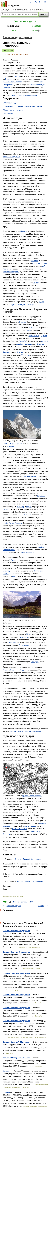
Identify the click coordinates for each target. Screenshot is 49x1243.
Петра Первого (30, 476)
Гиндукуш (12, 642)
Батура (41, 906)
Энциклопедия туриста (24, 21)
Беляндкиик (24, 645)
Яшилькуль (23, 637)
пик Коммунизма (27, 552)
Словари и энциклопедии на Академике (22, 9)
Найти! (43, 14)
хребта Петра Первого (12, 443)
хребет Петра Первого (12, 82)
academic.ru (10, 4)
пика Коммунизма (19, 829)
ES (40, 2)
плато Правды (30, 826)
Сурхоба (22, 341)
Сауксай (13, 304)
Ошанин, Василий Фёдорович (16, 1042)
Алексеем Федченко (11, 157)
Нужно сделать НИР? (23, 902)
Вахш (28, 330)
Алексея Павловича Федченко (24, 95)
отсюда (10, 446)
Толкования (13, 26)
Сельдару (35, 662)
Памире (8, 79)
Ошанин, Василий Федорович (28, 859)
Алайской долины (39, 263)
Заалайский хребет (11, 272)
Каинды (21, 304)
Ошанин (6, 1071)
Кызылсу (40, 344)
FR (45, 2)
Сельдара (30, 304)
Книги (13, 30)
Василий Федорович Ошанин (16, 1058)
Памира (23, 231)
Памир (17, 76)
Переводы (36, 26)
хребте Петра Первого (32, 796)
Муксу (35, 282)
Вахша (31, 327)
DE (35, 2)
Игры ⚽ (36, 30)
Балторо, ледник (14, 906)
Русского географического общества (25, 731)
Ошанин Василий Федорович (16, 931)
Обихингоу (34, 336)
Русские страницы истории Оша (30, 881)
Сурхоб (44, 336)
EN (31, 2)
